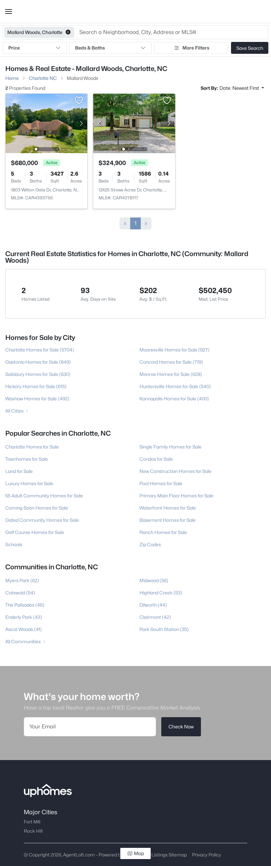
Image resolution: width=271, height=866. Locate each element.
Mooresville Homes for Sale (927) (174, 349)
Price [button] (14, 47)
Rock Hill (33, 831)
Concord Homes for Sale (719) (171, 362)
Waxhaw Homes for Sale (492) (37, 398)
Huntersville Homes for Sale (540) (175, 386)
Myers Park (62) (22, 580)
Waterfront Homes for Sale (167, 508)
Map (139, 853)
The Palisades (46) (24, 605)
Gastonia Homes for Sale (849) (38, 362)
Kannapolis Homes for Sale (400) (174, 398)
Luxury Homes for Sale (29, 483)
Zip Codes (150, 544)
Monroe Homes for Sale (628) (170, 374)
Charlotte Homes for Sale (32, 447)
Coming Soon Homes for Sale (36, 508)
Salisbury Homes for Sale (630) (37, 374)
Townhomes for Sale (26, 459)
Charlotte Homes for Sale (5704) (39, 349)
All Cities (14, 411)
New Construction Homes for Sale (175, 471)
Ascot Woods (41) (23, 629)
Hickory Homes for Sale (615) (35, 386)
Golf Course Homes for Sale (34, 532)
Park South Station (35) (164, 629)
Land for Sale (19, 471)
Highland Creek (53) (160, 592)
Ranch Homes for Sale (163, 532)
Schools (13, 544)
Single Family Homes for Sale (170, 447)
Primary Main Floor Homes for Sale (176, 495)
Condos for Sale (156, 459)
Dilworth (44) (153, 605)
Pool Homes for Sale (160, 483)
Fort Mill (32, 821)
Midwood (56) (153, 580)
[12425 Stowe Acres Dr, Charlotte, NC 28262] (134, 123)
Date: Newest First (239, 88)
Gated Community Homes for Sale (42, 520)
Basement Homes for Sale (167, 520)
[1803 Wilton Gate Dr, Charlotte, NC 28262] (46, 123)
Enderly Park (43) (23, 617)
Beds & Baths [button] (90, 47)
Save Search (249, 48)
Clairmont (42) (155, 617)
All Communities (23, 641)
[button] (9, 11)
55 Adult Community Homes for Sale (44, 495)
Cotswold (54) (20, 592)
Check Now (181, 726)
